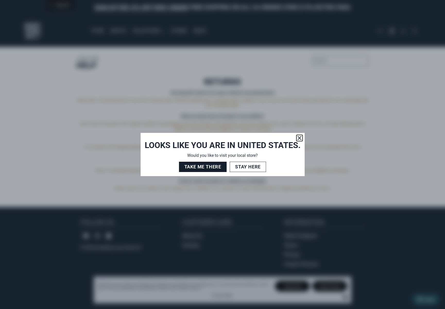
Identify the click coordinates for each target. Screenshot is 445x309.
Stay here (248, 166)
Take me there (202, 166)
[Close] (299, 138)
